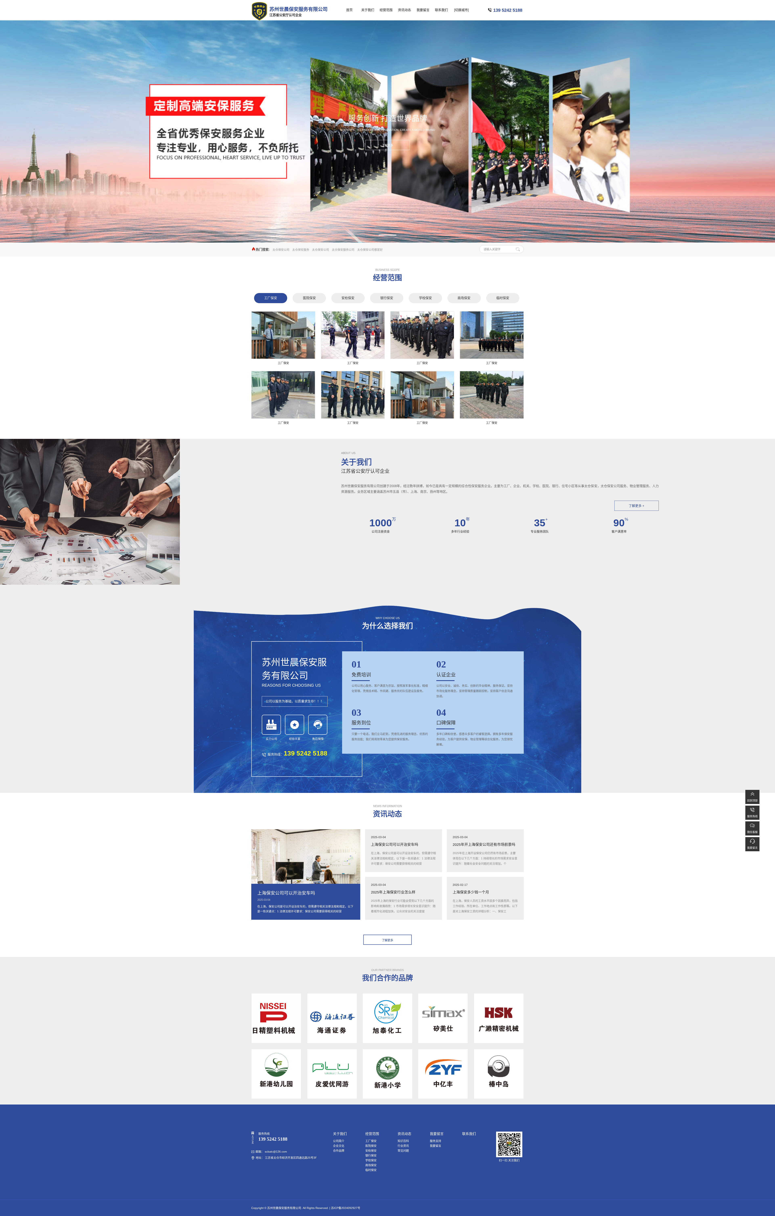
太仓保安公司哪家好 (370, 249)
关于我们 (367, 10)
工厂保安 (270, 298)
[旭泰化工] (387, 1018)
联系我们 (441, 10)
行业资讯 (403, 1145)
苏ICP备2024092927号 (345, 1208)
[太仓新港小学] (387, 1074)
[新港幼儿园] (276, 1074)
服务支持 (435, 1140)
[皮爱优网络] (332, 1074)
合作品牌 (338, 1150)
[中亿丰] (443, 1074)
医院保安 (309, 298)
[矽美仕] (443, 1018)
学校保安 (425, 298)
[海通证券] (332, 1018)
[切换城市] (461, 10)
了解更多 (387, 145)
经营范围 (386, 10)
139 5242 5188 (507, 10)
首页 (349, 10)
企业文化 (338, 1145)
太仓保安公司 (280, 249)
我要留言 (423, 10)
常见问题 (403, 1150)
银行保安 (386, 298)
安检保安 (347, 298)
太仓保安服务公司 (343, 249)
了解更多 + (636, 506)
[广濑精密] (499, 1018)
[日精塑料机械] (276, 1018)
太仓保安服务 (300, 249)
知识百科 (403, 1140)
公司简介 (338, 1140)
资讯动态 (404, 10)
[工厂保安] (283, 335)
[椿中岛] (499, 1074)
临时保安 (502, 298)
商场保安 (464, 298)
